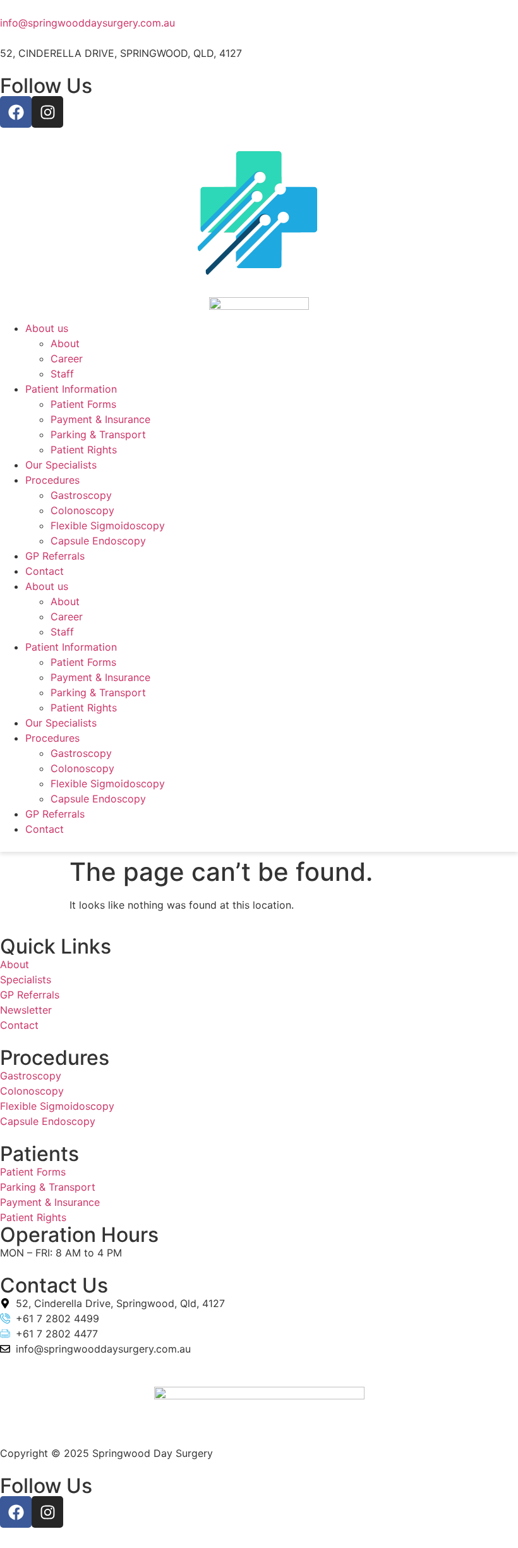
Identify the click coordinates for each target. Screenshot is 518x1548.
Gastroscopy (81, 495)
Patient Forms (83, 404)
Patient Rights (84, 449)
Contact (44, 571)
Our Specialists (61, 464)
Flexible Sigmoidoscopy (108, 525)
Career (67, 358)
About (65, 343)
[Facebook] (16, 112)
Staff (62, 373)
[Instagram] (47, 112)
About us (46, 328)
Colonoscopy (82, 510)
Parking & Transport (98, 434)
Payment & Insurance (100, 419)
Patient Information (71, 389)
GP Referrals (55, 556)
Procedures (52, 480)
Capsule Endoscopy (98, 540)
